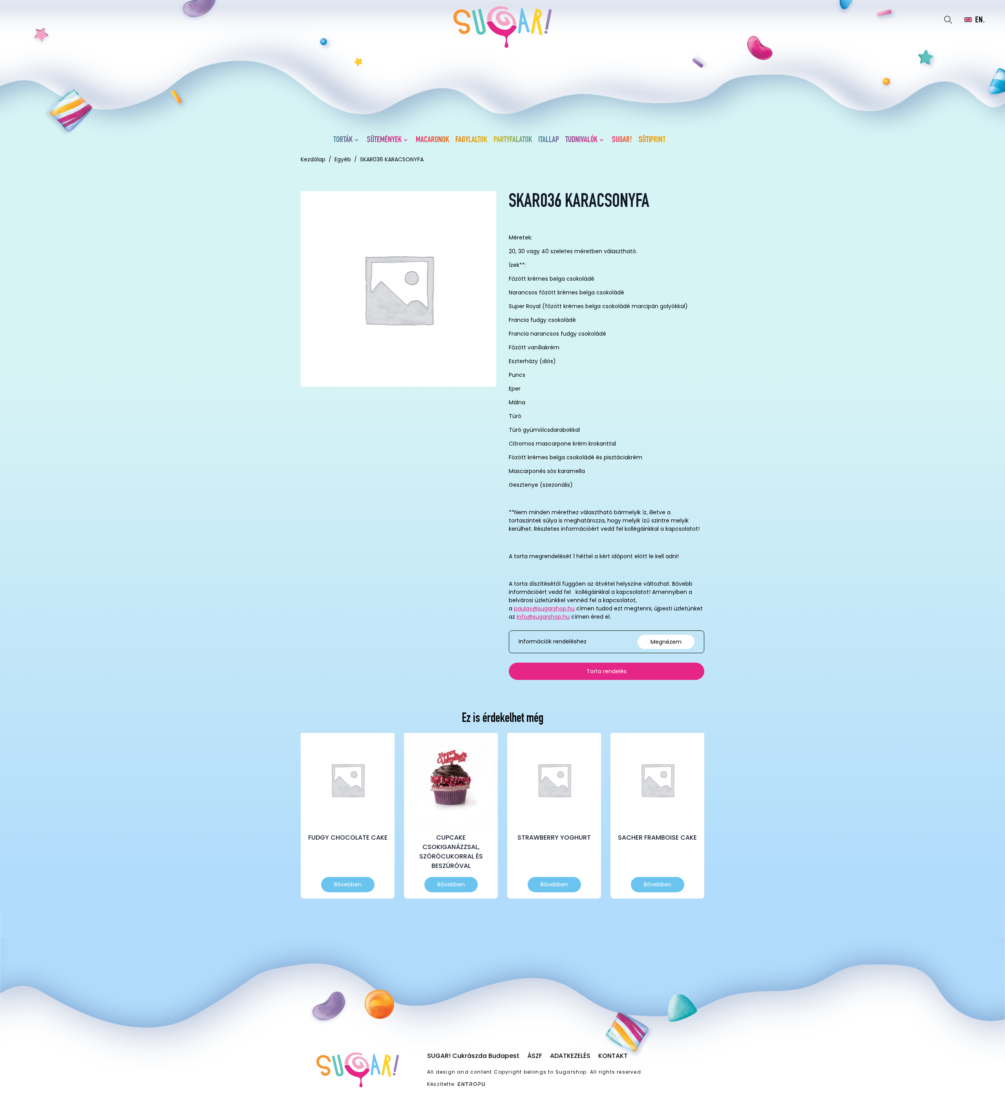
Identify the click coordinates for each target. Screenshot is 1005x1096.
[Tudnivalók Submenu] (603, 140)
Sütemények (384, 140)
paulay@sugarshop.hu (544, 608)
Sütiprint (651, 140)
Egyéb (342, 159)
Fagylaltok (471, 140)
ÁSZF (534, 1056)
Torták (343, 140)
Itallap (548, 140)
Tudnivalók (581, 140)
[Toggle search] (948, 20)
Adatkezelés (570, 1056)
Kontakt (613, 1056)
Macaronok (432, 140)
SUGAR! (622, 140)
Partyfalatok (512, 140)
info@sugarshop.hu (543, 617)
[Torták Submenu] (358, 140)
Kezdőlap (313, 159)
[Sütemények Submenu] (407, 140)
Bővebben (348, 884)
